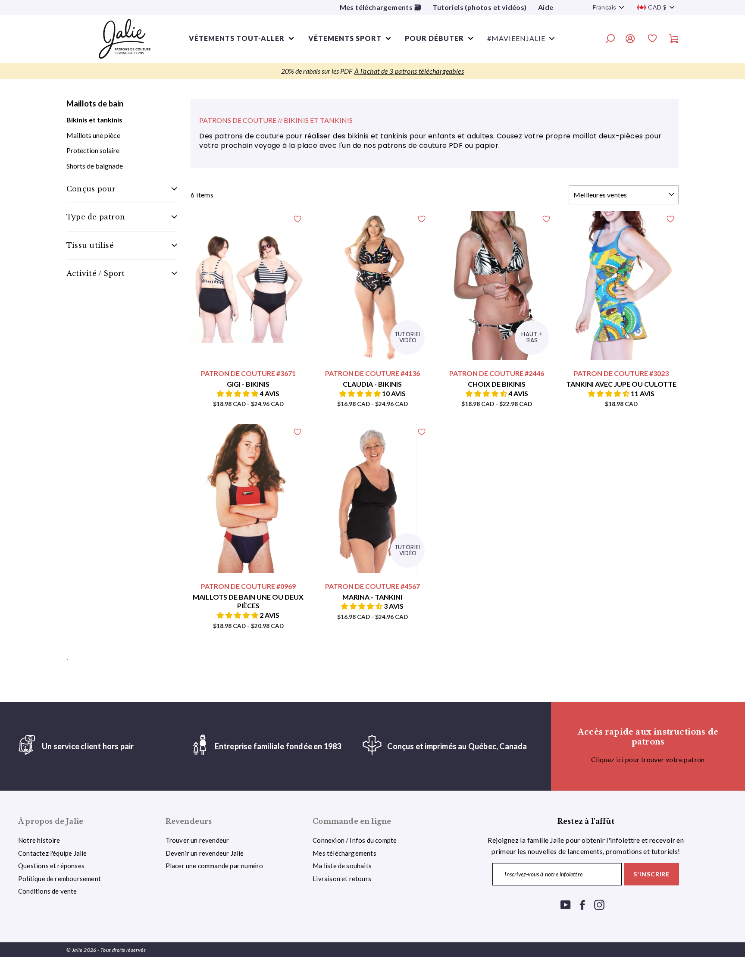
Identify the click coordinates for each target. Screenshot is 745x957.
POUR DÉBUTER (434, 38)
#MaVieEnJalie (516, 38)
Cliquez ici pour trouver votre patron (648, 759)
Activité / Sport (95, 273)
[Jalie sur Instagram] (599, 904)
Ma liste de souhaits (342, 865)
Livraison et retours (342, 878)
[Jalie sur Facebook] (582, 904)
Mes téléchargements (344, 853)
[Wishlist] (652, 39)
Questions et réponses (51, 865)
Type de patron (95, 217)
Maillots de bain (94, 103)
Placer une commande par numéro (214, 865)
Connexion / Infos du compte (355, 840)
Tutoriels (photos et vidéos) (479, 7)
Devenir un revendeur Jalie (205, 853)
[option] (372, 71)
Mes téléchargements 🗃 (380, 7)
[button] (238, 393)
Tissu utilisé (90, 245)
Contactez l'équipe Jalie (52, 853)
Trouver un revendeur (197, 840)
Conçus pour (91, 189)
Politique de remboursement (59, 878)
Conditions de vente (47, 891)
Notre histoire (39, 840)
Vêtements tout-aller (237, 38)
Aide (546, 7)
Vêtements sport (345, 38)
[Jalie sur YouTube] (565, 904)
